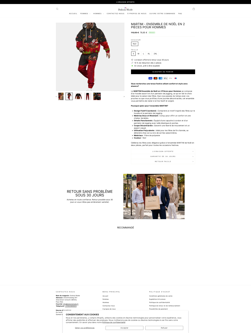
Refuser (164, 328)
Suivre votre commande (162, 13)
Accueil (73, 13)
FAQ (180, 13)
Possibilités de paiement (158, 309)
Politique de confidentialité (113, 322)
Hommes (97, 13)
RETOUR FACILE (163, 161)
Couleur (136, 40)
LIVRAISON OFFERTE (163, 151)
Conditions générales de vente (160, 296)
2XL (155, 54)
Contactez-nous (116, 13)
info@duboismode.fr (71, 304)
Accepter (124, 328)
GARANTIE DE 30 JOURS (163, 156)
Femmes (84, 13)
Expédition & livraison (157, 299)
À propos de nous (137, 13)
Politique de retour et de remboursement (164, 306)
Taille (134, 50)
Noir (135, 44)
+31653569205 (71, 306)
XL (149, 54)
